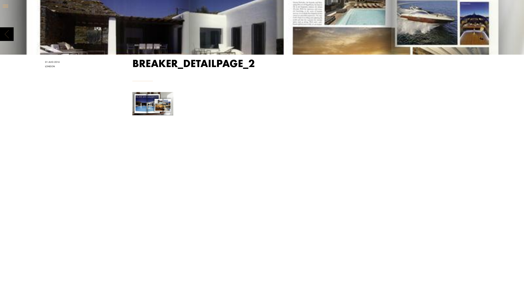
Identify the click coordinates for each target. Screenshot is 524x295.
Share (49, 50)
